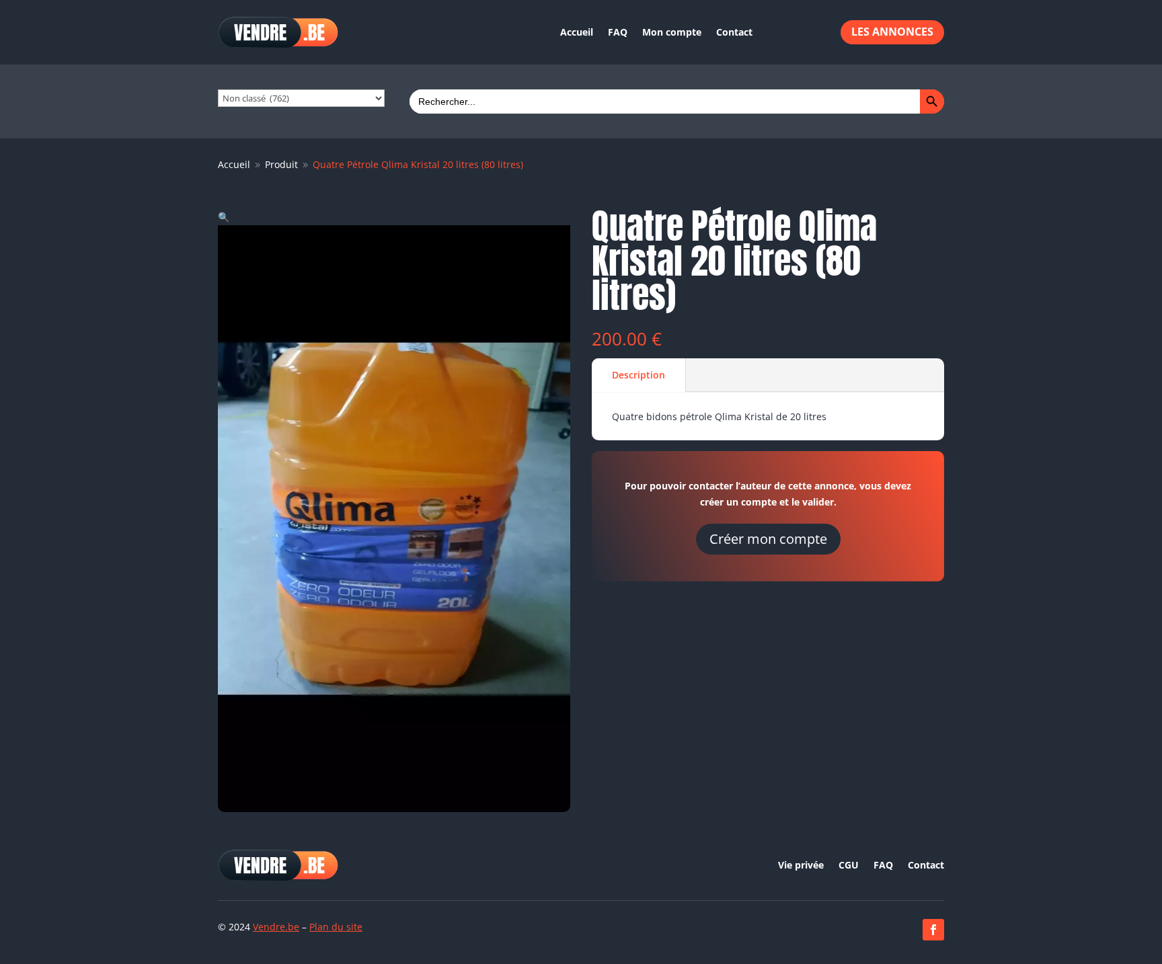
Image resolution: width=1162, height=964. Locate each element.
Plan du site (335, 926)
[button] (223, 216)
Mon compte (671, 32)
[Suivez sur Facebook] (933, 929)
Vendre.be (276, 926)
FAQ (617, 32)
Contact (734, 32)
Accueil (576, 32)
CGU (849, 865)
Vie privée (801, 865)
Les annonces (892, 31)
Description (638, 374)
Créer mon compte (768, 539)
